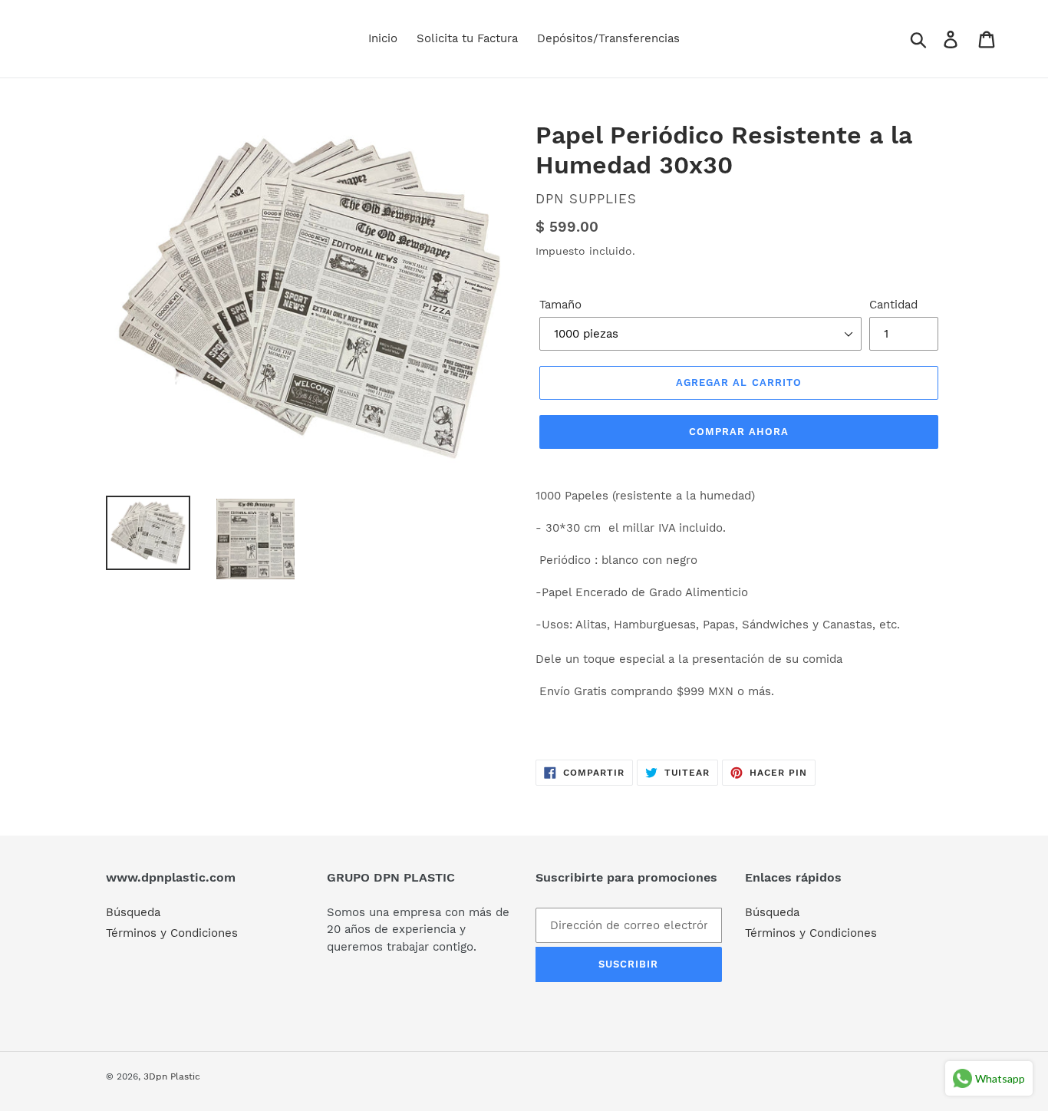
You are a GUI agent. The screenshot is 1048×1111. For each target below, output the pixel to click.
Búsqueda (133, 912)
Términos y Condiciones (172, 933)
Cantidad (893, 305)
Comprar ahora (739, 431)
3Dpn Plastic (171, 1076)
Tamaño (560, 305)
